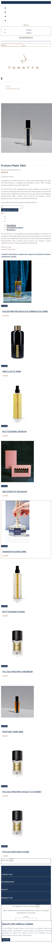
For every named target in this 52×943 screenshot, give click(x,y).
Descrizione (11, 225)
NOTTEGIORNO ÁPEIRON (14, 431)
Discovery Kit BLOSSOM (14, 491)
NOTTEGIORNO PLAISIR (13, 611)
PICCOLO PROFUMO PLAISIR (15, 852)
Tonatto (8, 247)
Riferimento (5, 170)
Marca (3, 247)
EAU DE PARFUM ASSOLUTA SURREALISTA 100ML (25, 311)
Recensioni (11, 230)
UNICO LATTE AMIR (11, 371)
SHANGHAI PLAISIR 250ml (14, 551)
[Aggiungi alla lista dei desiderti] (2, 213)
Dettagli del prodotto (15, 227)
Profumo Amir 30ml (12, 731)
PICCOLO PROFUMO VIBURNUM (17, 671)
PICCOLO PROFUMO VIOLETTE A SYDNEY (21, 791)
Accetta (6, 940)
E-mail (26, 917)
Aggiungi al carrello (9, 210)
